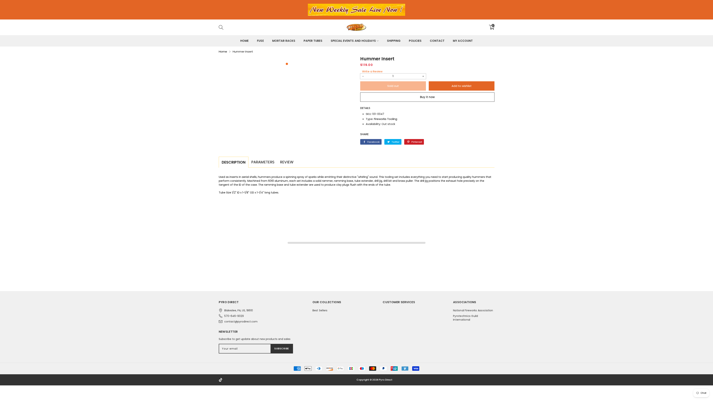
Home (244, 41)
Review (287, 162)
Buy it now (427, 97)
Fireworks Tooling (385, 119)
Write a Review (372, 71)
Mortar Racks (283, 41)
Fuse (260, 41)
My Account (463, 41)
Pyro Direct (385, 380)
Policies (415, 41)
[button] (287, 64)
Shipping (394, 41)
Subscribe (281, 348)
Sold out (393, 86)
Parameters (262, 162)
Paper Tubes (313, 41)
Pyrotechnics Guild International (465, 318)
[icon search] (276, 27)
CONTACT (437, 41)
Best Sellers (320, 310)
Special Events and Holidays (353, 41)
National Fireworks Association (473, 310)
